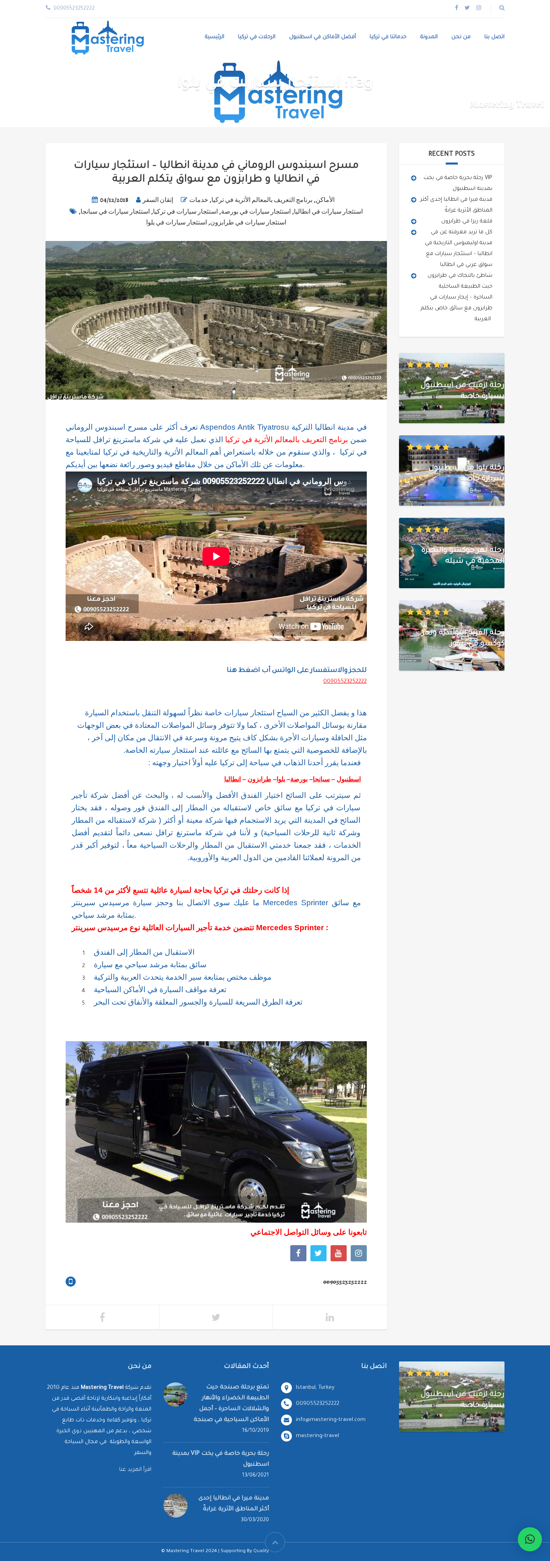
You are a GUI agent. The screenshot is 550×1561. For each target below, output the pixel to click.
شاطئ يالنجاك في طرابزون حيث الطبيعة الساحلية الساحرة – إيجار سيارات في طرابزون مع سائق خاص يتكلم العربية (456, 297)
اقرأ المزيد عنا (135, 1470)
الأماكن (325, 200)
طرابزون (259, 779)
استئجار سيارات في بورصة (256, 211)
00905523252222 (345, 682)
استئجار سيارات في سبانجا (115, 211)
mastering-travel (317, 1436)
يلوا (281, 779)
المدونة (429, 37)
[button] (530, 1539)
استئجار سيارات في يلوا (176, 222)
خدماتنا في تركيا (388, 37)
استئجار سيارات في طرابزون (248, 222)
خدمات (198, 200)
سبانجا (321, 779)
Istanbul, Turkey (315, 1388)
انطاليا (232, 779)
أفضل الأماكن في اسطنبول (322, 37)
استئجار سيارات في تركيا (185, 211)
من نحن (461, 37)
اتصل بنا (494, 37)
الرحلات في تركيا (256, 37)
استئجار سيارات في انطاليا (328, 211)
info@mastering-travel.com (331, 1420)
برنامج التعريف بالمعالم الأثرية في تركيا (261, 200)
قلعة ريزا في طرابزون (466, 221)
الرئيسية (214, 37)
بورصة (299, 779)
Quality (261, 1551)
